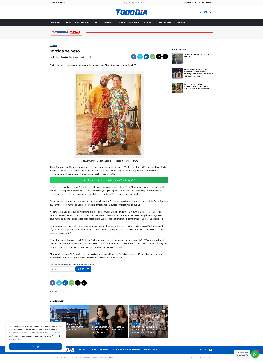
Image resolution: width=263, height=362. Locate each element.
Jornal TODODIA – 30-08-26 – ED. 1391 (197, 55)
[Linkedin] (146, 56)
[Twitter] (140, 56)
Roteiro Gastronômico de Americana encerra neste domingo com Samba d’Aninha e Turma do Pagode (198, 72)
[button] (210, 12)
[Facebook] (195, 12)
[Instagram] (200, 12)
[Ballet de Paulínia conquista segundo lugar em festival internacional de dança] (148, 321)
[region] (35, 339)
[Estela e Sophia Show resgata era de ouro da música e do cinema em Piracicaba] (108, 321)
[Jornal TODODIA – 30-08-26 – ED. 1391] (177, 58)
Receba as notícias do (107, 180)
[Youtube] (205, 12)
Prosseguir (36, 346)
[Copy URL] (165, 56)
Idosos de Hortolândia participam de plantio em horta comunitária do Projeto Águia (198, 86)
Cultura (53, 45)
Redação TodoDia (60, 57)
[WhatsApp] (152, 56)
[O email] (159, 56)
